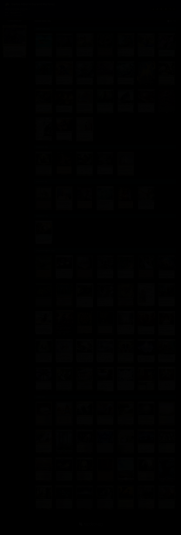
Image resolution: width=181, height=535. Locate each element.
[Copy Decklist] (157, 9)
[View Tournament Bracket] (29, 9)
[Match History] (170, 9)
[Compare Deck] (165, 9)
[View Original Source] (174, 9)
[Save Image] (153, 9)
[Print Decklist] (161, 9)
